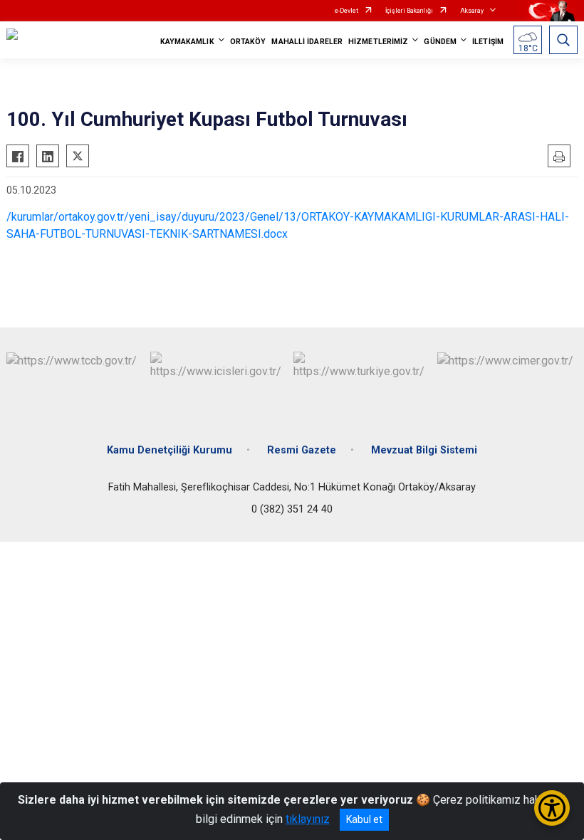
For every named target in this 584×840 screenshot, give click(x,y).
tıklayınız (308, 819)
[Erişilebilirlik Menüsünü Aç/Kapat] (552, 808)
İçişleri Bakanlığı (409, 10)
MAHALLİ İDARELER (307, 41)
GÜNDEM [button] (440, 41)
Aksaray (472, 10)
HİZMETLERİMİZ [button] (378, 41)
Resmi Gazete (301, 450)
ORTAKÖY (248, 41)
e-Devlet (346, 10)
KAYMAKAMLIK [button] (187, 41)
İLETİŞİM (488, 41)
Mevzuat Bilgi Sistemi (424, 450)
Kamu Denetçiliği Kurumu (169, 450)
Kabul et (364, 819)
